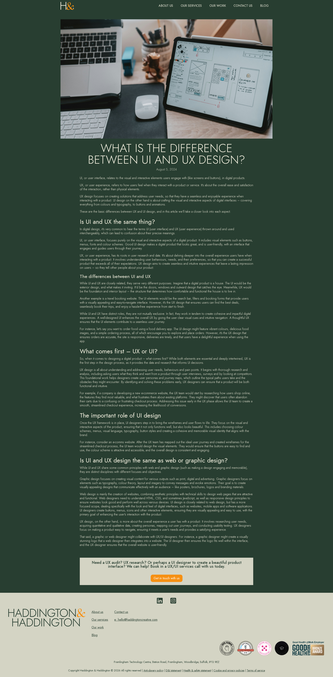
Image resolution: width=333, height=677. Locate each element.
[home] (67, 5)
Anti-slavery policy (153, 670)
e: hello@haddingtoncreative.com (135, 619)
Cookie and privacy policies (229, 670)
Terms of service (256, 670)
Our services (100, 619)
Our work (217, 5)
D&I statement (173, 670)
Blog (264, 5)
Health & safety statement (197, 670)
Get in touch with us (167, 578)
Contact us (243, 5)
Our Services (191, 5)
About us (166, 5)
